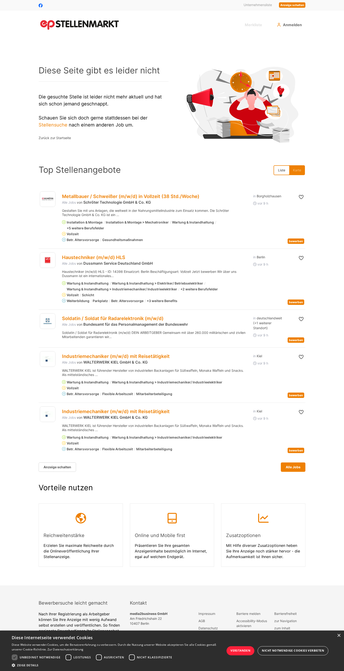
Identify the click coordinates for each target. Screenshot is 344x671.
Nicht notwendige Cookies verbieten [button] (293, 651)
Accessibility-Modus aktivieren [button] (251, 623)
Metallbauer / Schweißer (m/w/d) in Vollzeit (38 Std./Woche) (130, 196)
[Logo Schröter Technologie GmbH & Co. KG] (47, 199)
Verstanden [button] (240, 651)
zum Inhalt (282, 628)
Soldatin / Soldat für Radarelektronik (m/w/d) (113, 318)
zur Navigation (285, 621)
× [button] (338, 635)
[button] (298, 197)
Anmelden (292, 24)
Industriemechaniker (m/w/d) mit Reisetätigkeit (116, 356)
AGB (201, 621)
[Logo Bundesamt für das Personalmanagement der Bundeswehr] (47, 321)
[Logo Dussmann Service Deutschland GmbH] (47, 260)
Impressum (206, 614)
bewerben (296, 241)
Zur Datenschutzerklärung (65, 649)
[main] (172, 311)
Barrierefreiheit (285, 614)
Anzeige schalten (292, 5)
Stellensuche (53, 125)
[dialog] (172, 651)
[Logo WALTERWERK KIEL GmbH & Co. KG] (47, 359)
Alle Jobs (69, 202)
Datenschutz (208, 628)
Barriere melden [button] (248, 614)
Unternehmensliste (258, 5)
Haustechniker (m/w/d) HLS (93, 257)
